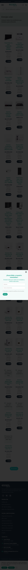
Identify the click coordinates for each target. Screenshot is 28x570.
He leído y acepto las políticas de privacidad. (14, 291)
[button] (26, 272)
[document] (14, 285)
